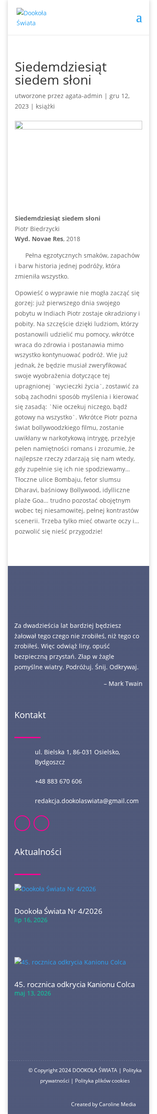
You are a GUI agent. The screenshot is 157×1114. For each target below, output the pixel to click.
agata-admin (83, 96)
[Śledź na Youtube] (41, 823)
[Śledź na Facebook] (22, 823)
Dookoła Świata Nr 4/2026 (58, 911)
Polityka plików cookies (102, 1080)
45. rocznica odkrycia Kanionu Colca (74, 984)
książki (45, 106)
